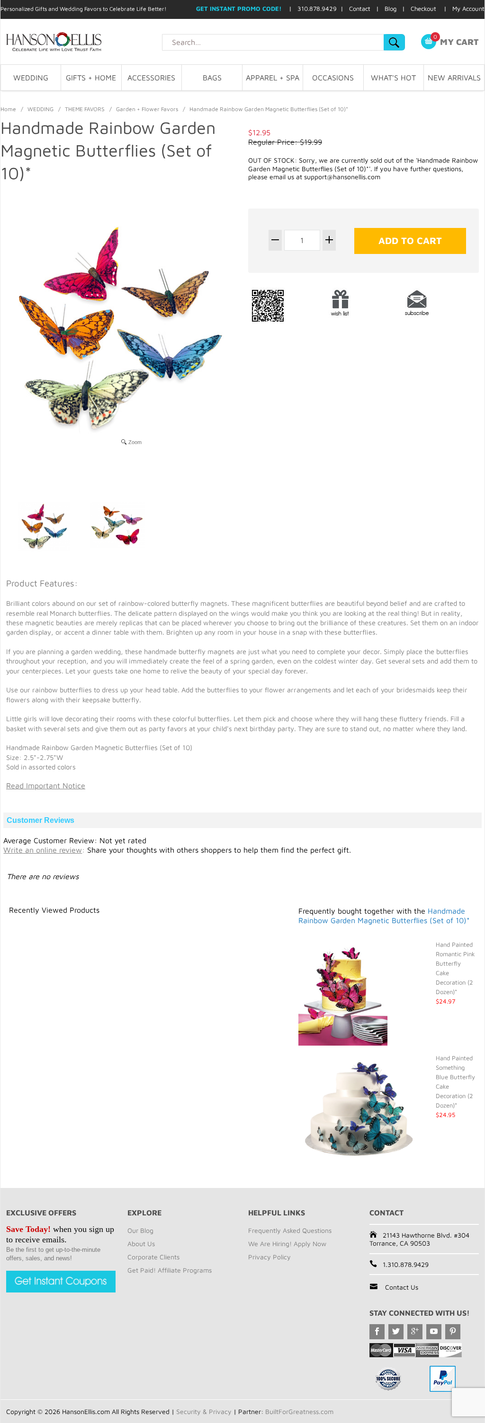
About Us (141, 1244)
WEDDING (30, 77)
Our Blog (140, 1230)
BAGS (212, 77)
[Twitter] (396, 1331)
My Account (468, 8)
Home (8, 109)
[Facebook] (377, 1331)
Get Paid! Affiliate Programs (169, 1270)
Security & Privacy (204, 1411)
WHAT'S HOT (393, 77)
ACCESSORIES (151, 77)
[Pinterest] (452, 1331)
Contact (359, 8)
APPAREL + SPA (272, 77)
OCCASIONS (333, 77)
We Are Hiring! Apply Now (287, 1244)
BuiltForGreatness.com (299, 1411)
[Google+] (414, 1331)
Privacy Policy (269, 1257)
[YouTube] (433, 1331)
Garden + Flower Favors (147, 109)
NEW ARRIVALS (454, 77)
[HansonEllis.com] (81, 41)
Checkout (423, 8)
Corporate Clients (153, 1257)
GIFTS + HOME (91, 77)
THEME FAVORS (85, 109)
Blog (390, 8)
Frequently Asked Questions (290, 1230)
